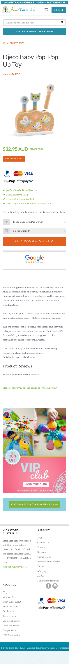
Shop (60, 10)
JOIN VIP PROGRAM (14, 158)
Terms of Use (44, 556)
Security (41, 552)
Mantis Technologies (58, 647)
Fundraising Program (48, 580)
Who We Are (9, 597)
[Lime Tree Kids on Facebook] (48, 586)
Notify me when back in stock (37, 241)
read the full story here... (15, 566)
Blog (5, 592)
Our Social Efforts (11, 620)
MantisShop (48, 652)
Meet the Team (10, 606)
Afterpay (41, 571)
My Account (19, 659)
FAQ (39, 537)
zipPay (40, 576)
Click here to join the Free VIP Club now (34, 504)
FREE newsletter (11, 635)
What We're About (12, 601)
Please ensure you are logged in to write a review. (30, 387)
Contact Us (43, 542)
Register (35, 659)
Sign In (49, 659)
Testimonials (9, 616)
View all (11, 74)
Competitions (9, 630)
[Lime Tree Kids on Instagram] (55, 586)
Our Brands (8, 611)
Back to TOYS (17, 43)
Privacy (41, 547)
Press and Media (11, 625)
